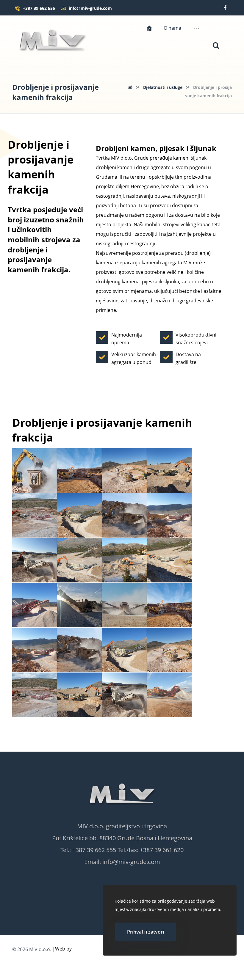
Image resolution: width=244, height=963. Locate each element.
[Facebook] (225, 7)
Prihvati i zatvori (145, 932)
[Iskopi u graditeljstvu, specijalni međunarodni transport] (52, 39)
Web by (63, 948)
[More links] (196, 27)
